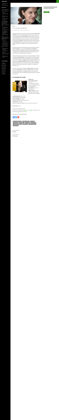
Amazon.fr (30, 110)
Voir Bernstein (15, 135)
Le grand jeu (3, 63)
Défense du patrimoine (5, 24)
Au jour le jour (4, 50)
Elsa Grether (15, 122)
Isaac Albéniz (33, 122)
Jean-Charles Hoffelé (25, 30)
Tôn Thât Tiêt (15, 125)
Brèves (3, 12)
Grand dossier (4, 41)
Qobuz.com (25, 111)
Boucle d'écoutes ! (5, 29)
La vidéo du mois (4, 18)
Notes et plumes (4, 44)
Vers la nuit (3, 70)
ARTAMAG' (4, 1)
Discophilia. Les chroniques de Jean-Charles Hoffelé (5, 38)
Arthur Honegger (26, 121)
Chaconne (32, 121)
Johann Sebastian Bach (17, 124)
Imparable (3, 72)
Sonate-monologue (32, 124)
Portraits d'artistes (5, 34)
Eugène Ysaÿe (22, 122)
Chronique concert (5, 13)
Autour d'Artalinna (4, 10)
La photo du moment (5, 53)
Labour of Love (4, 65)
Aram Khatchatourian (17, 121)
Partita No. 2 (25, 124)
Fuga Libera (25, 110)
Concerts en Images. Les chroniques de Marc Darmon (5, 22)
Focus (14, 26)
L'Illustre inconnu (4, 43)
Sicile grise (16, 131)
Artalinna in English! (5, 9)
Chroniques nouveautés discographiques (5, 32)
